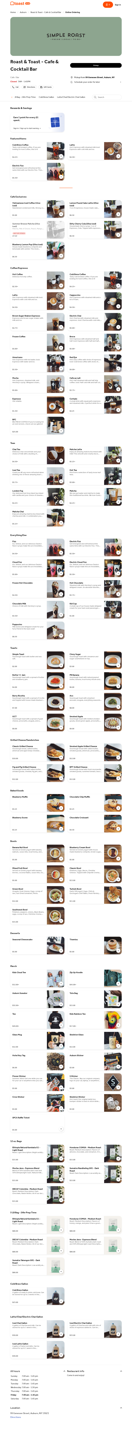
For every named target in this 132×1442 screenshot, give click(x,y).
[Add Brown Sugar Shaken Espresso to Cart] (61, 327)
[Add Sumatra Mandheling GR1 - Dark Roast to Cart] (118, 1179)
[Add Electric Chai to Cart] (118, 327)
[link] (24, 97)
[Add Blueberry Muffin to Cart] (61, 808)
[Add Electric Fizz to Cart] (61, 177)
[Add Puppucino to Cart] (61, 636)
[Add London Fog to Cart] (61, 502)
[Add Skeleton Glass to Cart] (118, 1046)
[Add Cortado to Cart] (118, 410)
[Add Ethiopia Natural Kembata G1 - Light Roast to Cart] (61, 1159)
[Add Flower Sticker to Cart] (61, 1087)
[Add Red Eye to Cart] (118, 368)
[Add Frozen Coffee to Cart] (61, 348)
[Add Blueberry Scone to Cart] (61, 829)
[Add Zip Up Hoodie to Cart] (118, 984)
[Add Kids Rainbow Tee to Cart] (118, 1025)
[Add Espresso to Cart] (61, 410)
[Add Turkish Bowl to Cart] (118, 900)
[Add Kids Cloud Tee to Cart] (61, 984)
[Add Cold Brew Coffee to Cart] (61, 156)
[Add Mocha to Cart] (61, 389)
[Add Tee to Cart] (61, 1025)
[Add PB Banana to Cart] (118, 686)
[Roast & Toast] (20, 3)
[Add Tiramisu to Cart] (118, 951)
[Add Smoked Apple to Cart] (118, 728)
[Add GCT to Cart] (61, 728)
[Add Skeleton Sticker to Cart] (118, 1108)
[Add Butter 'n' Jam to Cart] (61, 686)
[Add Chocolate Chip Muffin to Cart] (118, 808)
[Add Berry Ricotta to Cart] (61, 707)
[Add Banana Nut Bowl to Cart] (61, 859)
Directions (15, 1417)
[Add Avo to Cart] (118, 707)
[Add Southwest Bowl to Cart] (61, 921)
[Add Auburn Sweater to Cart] (61, 1004)
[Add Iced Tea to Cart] (61, 481)
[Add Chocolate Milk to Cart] (61, 615)
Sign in (118, 5)
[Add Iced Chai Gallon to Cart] (61, 1334)
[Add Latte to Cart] (118, 156)
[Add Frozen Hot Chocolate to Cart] (61, 594)
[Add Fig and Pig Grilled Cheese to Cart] (61, 778)
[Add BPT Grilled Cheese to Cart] (118, 778)
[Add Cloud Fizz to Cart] (61, 573)
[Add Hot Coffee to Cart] (61, 285)
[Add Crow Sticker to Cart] (61, 1108)
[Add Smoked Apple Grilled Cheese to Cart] (118, 757)
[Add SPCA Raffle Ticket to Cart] (61, 1129)
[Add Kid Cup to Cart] (118, 615)
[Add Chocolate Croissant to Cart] (118, 829)
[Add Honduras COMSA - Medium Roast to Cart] (118, 1159)
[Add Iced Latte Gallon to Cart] (61, 1355)
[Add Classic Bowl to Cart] (118, 879)
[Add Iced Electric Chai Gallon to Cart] (118, 1334)
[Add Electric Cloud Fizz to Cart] (118, 573)
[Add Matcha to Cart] (118, 502)
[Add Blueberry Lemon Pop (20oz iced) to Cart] (61, 256)
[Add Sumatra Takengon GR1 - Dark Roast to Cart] (61, 1271)
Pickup (96, 65)
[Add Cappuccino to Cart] (118, 306)
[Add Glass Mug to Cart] (61, 1046)
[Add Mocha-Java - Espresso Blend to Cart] (61, 1179)
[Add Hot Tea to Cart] (118, 481)
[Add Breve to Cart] (118, 348)
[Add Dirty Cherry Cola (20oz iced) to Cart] (118, 235)
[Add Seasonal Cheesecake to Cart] (61, 951)
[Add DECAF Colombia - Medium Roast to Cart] (61, 1200)
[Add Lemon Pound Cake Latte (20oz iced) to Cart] (118, 214)
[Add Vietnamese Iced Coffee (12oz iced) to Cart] (61, 214)
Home (13, 12)
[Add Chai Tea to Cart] (61, 460)
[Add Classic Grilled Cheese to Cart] (61, 757)
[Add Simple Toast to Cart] (61, 665)
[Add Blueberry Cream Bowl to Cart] (118, 859)
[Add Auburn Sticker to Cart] (118, 1067)
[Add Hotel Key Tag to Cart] (61, 1067)
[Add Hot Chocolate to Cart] (118, 594)
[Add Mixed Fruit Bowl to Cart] (61, 879)
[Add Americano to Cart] (61, 368)
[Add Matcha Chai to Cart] (61, 523)
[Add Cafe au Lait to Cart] (118, 389)
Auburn (23, 12)
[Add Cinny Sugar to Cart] (118, 665)
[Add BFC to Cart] (61, 431)
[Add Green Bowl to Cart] (61, 900)
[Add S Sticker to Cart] (118, 1087)
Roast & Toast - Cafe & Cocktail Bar (46, 12)
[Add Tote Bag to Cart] (118, 1004)
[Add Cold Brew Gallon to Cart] (61, 1301)
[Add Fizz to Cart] (61, 553)
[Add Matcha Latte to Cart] (118, 460)
